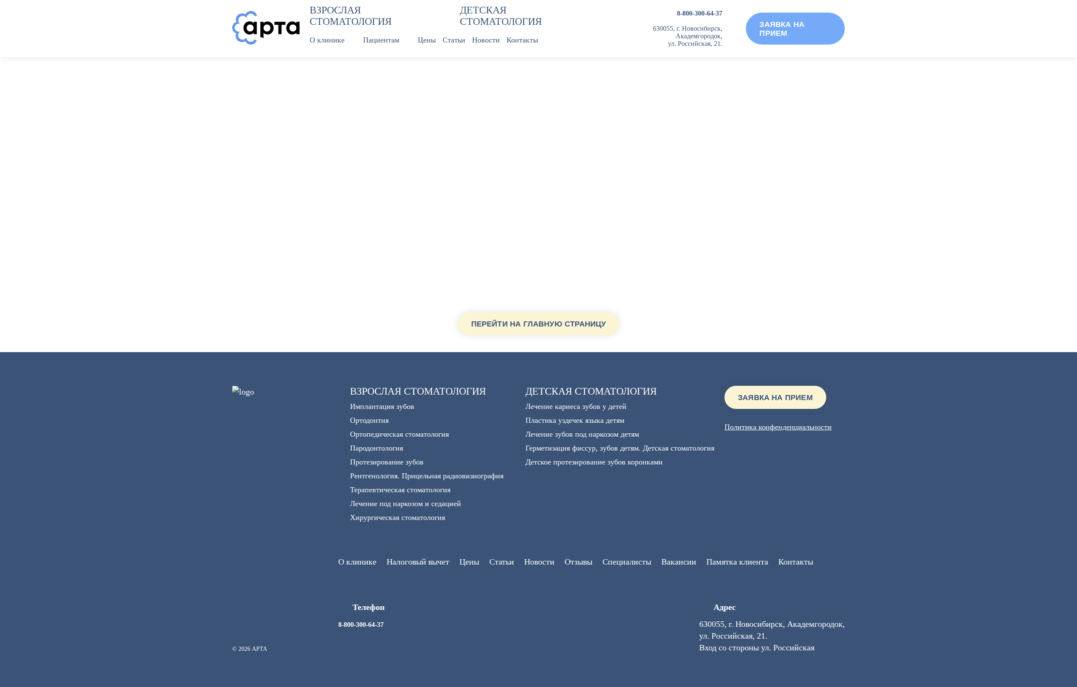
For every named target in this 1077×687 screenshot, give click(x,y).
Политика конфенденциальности (778, 427)
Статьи (454, 40)
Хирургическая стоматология (397, 517)
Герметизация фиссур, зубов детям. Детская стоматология (619, 448)
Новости (486, 40)
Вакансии (678, 561)
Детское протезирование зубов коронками (594, 462)
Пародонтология (376, 448)
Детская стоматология (501, 16)
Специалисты (626, 561)
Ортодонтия (369, 420)
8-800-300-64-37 (699, 13)
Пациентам (381, 40)
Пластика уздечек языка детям (574, 420)
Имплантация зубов (382, 406)
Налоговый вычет (418, 561)
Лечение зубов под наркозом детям (582, 434)
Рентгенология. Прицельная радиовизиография (427, 476)
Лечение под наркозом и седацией (405, 503)
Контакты (522, 40)
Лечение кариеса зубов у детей (575, 406)
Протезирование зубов (387, 462)
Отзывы (578, 561)
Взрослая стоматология (351, 16)
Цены (427, 40)
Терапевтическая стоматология (400, 489)
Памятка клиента (737, 561)
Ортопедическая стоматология (399, 434)
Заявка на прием (775, 397)
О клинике (327, 40)
